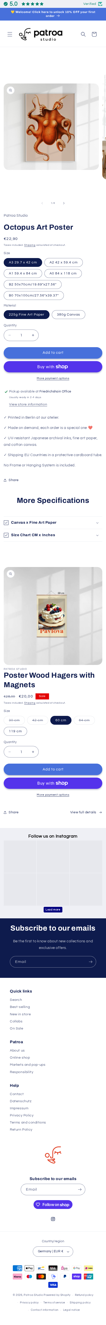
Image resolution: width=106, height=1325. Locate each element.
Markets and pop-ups (27, 1064)
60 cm (60, 720)
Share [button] (14, 480)
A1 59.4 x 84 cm (23, 273)
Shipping (29, 245)
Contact (17, 1094)
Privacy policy (29, 1302)
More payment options (53, 378)
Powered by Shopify (57, 1295)
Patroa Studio (33, 1295)
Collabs (16, 1021)
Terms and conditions (28, 1122)
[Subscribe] (90, 962)
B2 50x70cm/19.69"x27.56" (32, 284)
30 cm (17, 721)
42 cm (40, 721)
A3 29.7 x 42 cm (23, 262)
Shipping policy (80, 1302)
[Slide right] (63, 203)
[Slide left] (42, 203)
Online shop (20, 1057)
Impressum (19, 1108)
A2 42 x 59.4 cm (64, 262)
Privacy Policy (22, 1115)
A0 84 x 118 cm (63, 273)
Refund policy (84, 1295)
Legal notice (71, 1310)
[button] (9, 34)
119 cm (15, 731)
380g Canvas (68, 314)
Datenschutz (21, 1101)
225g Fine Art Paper (26, 314)
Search (16, 1000)
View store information (28, 404)
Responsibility (21, 1072)
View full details (83, 812)
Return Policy (21, 1129)
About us (17, 1050)
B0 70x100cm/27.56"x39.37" (34, 295)
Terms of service (54, 1302)
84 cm (87, 721)
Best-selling (20, 1007)
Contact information (44, 1310)
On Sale (16, 1028)
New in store (20, 1014)
